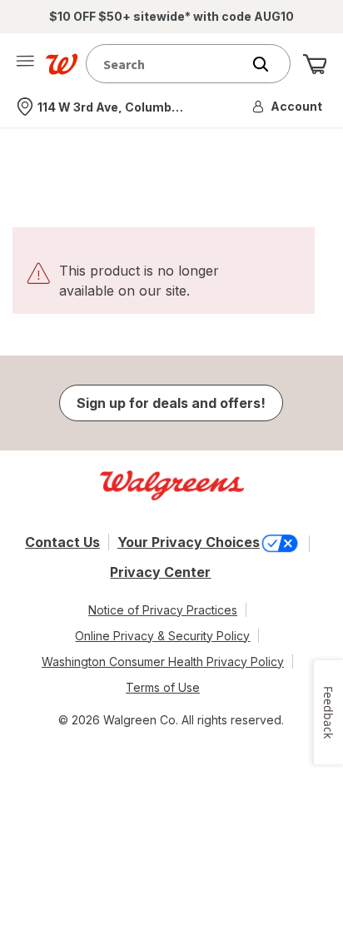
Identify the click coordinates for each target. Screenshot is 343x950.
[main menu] (24, 64)
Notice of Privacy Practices (162, 610)
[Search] (269, 64)
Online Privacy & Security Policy (162, 636)
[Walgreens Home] (61, 64)
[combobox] (167, 63)
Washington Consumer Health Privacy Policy (163, 661)
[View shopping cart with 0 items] (315, 64)
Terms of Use (163, 687)
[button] (288, 106)
